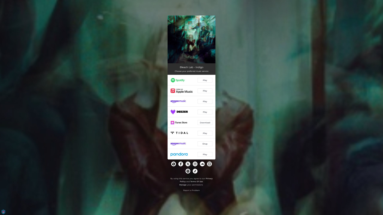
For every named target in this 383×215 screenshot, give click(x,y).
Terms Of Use (196, 181)
